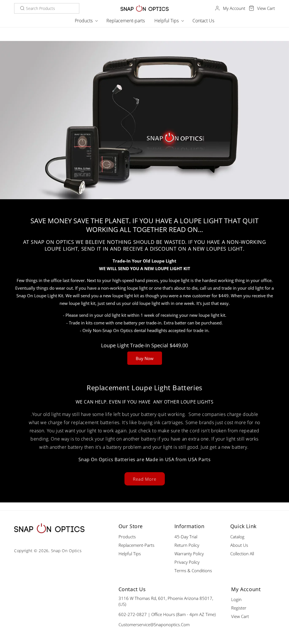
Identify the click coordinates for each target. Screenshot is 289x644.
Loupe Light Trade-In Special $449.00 (144, 345)
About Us (239, 545)
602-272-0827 (133, 614)
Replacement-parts (136, 545)
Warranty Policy (189, 553)
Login (236, 599)
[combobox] (46, 8)
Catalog (237, 536)
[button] (85, 20)
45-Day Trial (185, 536)
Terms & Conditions (193, 570)
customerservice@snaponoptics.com (154, 624)
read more (144, 479)
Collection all (242, 553)
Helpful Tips (130, 553)
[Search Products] (22, 8)
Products (127, 536)
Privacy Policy (187, 562)
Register (238, 608)
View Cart (240, 616)
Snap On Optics (66, 550)
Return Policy (186, 545)
